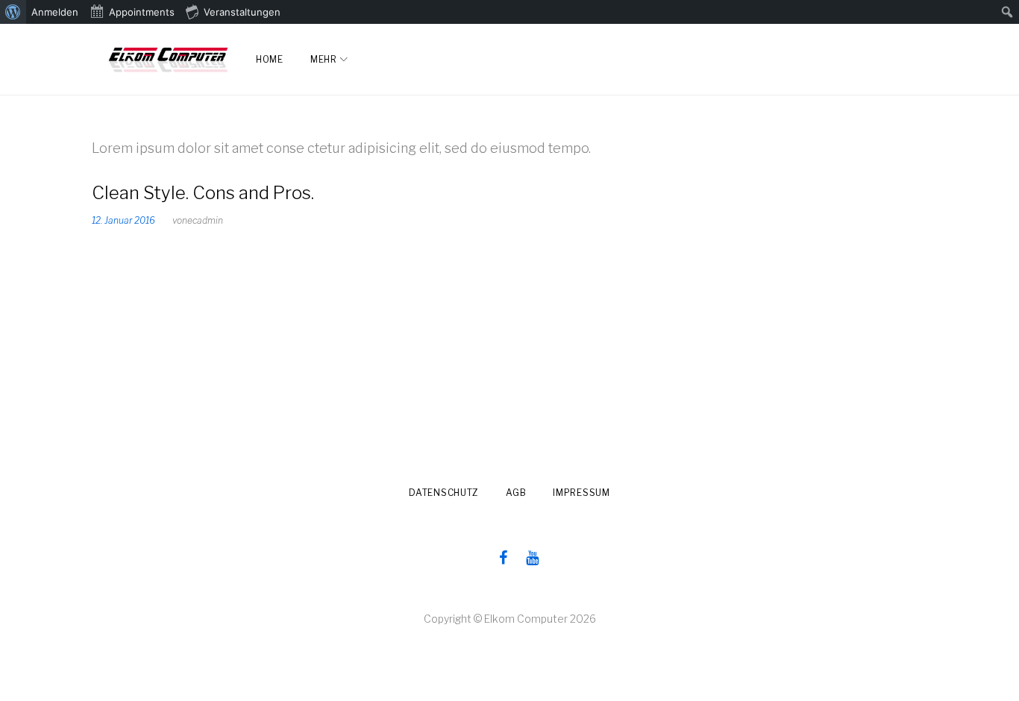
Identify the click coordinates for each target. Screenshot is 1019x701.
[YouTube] (532, 558)
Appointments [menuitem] (142, 12)
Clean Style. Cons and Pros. (203, 193)
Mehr (323, 59)
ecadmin (205, 220)
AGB (516, 492)
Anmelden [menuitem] (54, 12)
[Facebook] (503, 558)
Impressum (581, 492)
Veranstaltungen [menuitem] (242, 12)
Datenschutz (444, 492)
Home (269, 59)
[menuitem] (13, 12)
